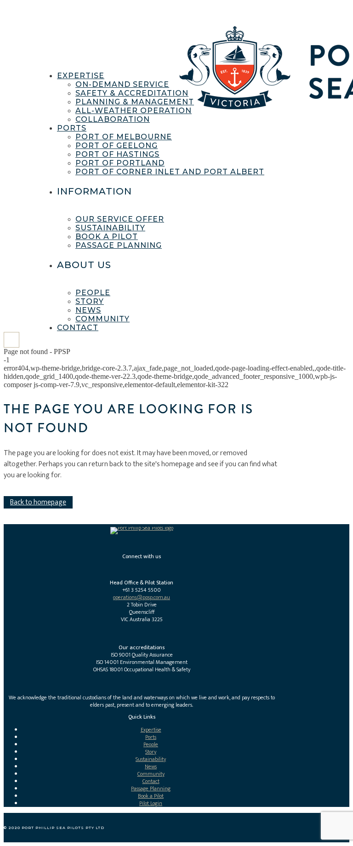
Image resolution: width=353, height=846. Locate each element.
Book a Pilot (151, 795)
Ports (150, 737)
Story (150, 751)
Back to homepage (38, 502)
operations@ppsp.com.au (141, 597)
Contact (150, 781)
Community (151, 773)
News (151, 766)
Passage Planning (151, 788)
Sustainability (151, 759)
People (150, 744)
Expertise (151, 729)
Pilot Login (150, 803)
